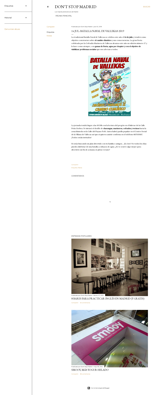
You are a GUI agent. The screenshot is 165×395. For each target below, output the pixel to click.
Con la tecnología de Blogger (100, 388)
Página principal (64, 16)
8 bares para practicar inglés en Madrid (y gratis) (107, 298)
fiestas (49, 36)
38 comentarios (85, 374)
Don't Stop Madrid (75, 6)
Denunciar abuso (12, 29)
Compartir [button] (51, 27)
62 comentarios (85, 303)
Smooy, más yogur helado (90, 370)
